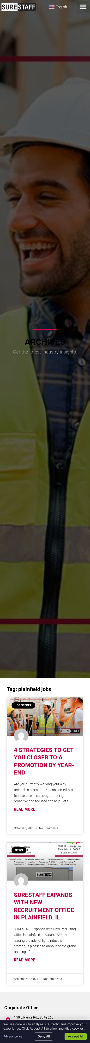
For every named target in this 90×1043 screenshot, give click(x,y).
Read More (24, 809)
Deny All (44, 1036)
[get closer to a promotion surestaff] (45, 716)
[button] (83, 7)
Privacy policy (13, 1036)
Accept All (75, 1036)
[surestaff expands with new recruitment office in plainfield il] (45, 861)
